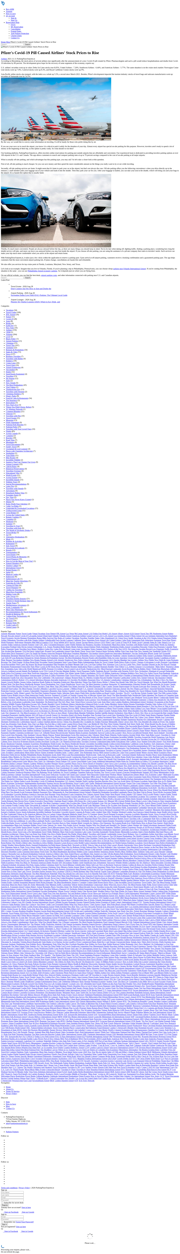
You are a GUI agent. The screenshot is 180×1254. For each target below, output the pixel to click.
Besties (108, 748)
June (118, 911)
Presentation (140, 704)
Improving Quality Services (40, 695)
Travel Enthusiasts (141, 854)
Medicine (56, 832)
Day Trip (174, 816)
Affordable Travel (88, 821)
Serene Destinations (85, 885)
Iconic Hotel (56, 755)
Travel (100, 697)
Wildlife (15, 858)
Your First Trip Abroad (74, 827)
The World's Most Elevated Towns (82, 887)
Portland (13, 647)
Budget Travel (123, 819)
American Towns (141, 878)
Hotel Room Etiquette (44, 882)
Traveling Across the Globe (107, 887)
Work (9, 684)
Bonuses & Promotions (15, 350)
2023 (34, 715)
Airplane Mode (76, 823)
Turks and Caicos (152, 852)
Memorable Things (116, 722)
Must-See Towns (145, 790)
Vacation (62, 774)
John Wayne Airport (25, 647)
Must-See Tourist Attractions (17, 581)
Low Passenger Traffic (9, 693)
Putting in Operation (53, 682)
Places (154, 755)
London (129, 812)
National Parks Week (119, 711)
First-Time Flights (117, 891)
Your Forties (167, 900)
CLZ (102, 909)
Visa (117, 909)
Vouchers (54, 656)
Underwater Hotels (167, 697)
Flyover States (96, 799)
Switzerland (17, 878)
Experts (44, 869)
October (49, 838)
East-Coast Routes (14, 748)
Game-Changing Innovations (28, 852)
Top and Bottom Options (77, 893)
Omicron (9, 414)
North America (123, 735)
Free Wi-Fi (118, 785)
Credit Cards (11, 625)
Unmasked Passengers (9, 715)
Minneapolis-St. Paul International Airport (68, 792)
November (43, 662)
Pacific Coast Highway (54, 821)
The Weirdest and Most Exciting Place (59, 700)
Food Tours (45, 774)
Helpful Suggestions (86, 889)
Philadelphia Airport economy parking (42, 271)
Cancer (106, 763)
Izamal (150, 841)
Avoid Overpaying (47, 766)
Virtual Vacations (38, 634)
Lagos (123, 915)
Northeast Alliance (68, 704)
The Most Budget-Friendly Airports (52, 746)
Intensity (99, 849)
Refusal (4, 684)
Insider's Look (108, 898)
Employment (104, 774)
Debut (23, 915)
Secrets (63, 640)
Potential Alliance (56, 750)
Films (3, 750)
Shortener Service (14, 739)
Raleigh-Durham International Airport (135, 779)
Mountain (144, 814)
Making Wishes (139, 880)
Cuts (89, 724)
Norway (49, 836)
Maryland (159, 832)
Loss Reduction (18, 658)
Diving (17, 797)
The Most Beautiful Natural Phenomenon (37, 697)
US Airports (105, 680)
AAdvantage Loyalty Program (155, 662)
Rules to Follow (142, 761)
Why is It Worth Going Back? (132, 810)
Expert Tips (34, 858)
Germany (83, 774)
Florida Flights (169, 715)
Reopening (5, 667)
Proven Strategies (167, 909)
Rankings (160, 728)
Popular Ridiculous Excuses (26, 704)
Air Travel (10, 618)
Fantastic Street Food (158, 726)
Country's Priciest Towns (19, 768)
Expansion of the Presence (165, 702)
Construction (77, 757)
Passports (146, 728)
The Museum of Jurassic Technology (30, 700)
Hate (154, 819)
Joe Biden (69, 664)
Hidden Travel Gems (39, 825)
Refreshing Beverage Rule (19, 838)
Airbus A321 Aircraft (165, 704)
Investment (107, 717)
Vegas (58, 794)
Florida (26, 686)
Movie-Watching (33, 915)
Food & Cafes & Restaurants (17, 398)
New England (32, 739)
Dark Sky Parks (29, 885)
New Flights (149, 660)
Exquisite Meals (132, 790)
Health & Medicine (13, 614)
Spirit (155, 693)
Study (101, 918)
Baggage (9, 621)
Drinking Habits (75, 816)
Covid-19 (9, 319)
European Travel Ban (162, 640)
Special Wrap (6, 706)
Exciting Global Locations (137, 849)
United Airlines (115, 640)
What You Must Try (22, 863)
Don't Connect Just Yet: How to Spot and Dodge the (31, 289)
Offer (155, 783)
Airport (99, 695)
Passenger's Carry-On (24, 653)
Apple (156, 653)
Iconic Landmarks (13, 607)
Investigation (48, 664)
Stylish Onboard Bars (88, 847)
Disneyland (47, 636)
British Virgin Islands (74, 779)
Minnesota (170, 874)
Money (156, 697)
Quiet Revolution (150, 856)
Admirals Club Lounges (103, 739)
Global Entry (40, 651)
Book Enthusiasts (123, 876)
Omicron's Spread (119, 689)
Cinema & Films (12, 585)
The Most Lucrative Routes (35, 770)
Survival (101, 733)
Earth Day (10, 326)
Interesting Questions (118, 849)
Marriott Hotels (25, 656)
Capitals (25, 849)
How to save (11, 14)
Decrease (83, 691)
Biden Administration (86, 662)
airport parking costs (49, 275)
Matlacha (73, 814)
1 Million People (76, 689)
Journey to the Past (151, 847)
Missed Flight (155, 805)
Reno (113, 867)
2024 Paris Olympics (28, 913)
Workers (113, 774)
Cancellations (173, 662)
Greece (10, 726)
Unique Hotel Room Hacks (97, 882)
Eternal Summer (111, 858)
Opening (153, 686)
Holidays (9, 361)
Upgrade (32, 799)
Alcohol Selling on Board (99, 693)
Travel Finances (12, 559)
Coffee (66, 816)
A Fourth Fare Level (30, 711)
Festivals (41, 854)
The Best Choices (136, 856)
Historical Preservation (72, 741)
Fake (69, 726)
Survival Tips (52, 638)
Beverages (107, 816)
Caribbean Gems (136, 744)
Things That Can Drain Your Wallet (33, 834)
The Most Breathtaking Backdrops (62, 852)
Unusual (106, 697)
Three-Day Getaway (28, 904)
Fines (67, 675)
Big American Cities (84, 735)
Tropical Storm (101, 651)
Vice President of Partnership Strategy (111, 700)
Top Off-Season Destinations (121, 836)
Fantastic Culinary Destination (166, 911)
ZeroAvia (16, 741)
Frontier (150, 693)
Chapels (57, 790)
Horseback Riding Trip (157, 750)
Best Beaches (17, 686)
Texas (56, 642)
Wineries (113, 735)
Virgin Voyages (120, 918)
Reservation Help (12, 22)
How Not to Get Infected (132, 733)
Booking (27, 836)
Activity (147, 803)
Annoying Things (67, 706)
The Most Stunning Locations (96, 684)
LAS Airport (112, 634)
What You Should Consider (33, 878)
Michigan (120, 889)
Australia (41, 768)
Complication (115, 680)
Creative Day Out (23, 889)
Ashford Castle (172, 841)
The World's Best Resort (75, 808)
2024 (47, 860)
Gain (3, 713)
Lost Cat (78, 656)
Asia (147, 880)
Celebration (46, 678)
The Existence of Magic (103, 708)
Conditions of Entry (167, 658)
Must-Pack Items (129, 900)
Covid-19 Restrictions (116, 706)
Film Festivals (95, 871)
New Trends (10, 383)
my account (10, 16)
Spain (16, 649)
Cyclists (43, 841)
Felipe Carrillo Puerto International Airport (38, 907)
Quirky (59, 693)
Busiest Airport (34, 779)
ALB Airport (135, 634)
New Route (162, 797)
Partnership (170, 671)
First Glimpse (52, 757)
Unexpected (102, 808)
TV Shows (110, 746)
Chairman (57, 801)
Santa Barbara (14, 904)
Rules (83, 785)
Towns (25, 750)
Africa (37, 838)
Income (99, 788)
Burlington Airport (160, 634)
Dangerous (132, 719)
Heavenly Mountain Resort (87, 819)
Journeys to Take (100, 854)
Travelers (144, 664)
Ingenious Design (107, 852)
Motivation (167, 774)
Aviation (96, 678)
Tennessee (112, 911)
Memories (157, 810)
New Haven (102, 819)
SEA (24, 902)
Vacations (9, 310)
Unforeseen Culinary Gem (11, 902)
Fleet (148, 684)
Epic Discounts (109, 907)
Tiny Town (145, 805)
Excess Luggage (63, 689)
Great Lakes (37, 893)
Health (164, 812)
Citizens (124, 656)
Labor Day (10, 486)
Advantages (21, 865)
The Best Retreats (138, 896)
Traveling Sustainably (100, 832)
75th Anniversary (57, 678)
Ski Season (10, 378)
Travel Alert (10, 365)
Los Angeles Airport (122, 636)
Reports (85, 658)
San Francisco (138, 812)
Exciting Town (14, 785)
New (140, 651)
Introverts (123, 746)
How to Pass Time (14, 871)
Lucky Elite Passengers (151, 770)
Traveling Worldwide (91, 737)
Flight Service (14, 755)
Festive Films (133, 869)
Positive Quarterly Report (66, 719)
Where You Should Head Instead (165, 790)
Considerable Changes (45, 759)
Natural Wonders (12, 563)
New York (10, 328)
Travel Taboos (172, 838)
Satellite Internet (25, 715)
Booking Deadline (26, 911)
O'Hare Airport (136, 636)
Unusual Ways (127, 750)
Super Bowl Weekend (150, 777)
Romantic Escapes (75, 902)
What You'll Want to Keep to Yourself (99, 878)
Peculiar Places (12, 803)
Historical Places (137, 847)
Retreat (81, 841)
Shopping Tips (93, 675)
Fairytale (37, 797)
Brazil (40, 810)
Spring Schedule (47, 752)
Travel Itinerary (164, 867)
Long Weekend (136, 697)
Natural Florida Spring (92, 902)
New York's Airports (82, 660)
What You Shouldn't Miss (53, 785)
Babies (170, 634)
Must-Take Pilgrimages (15, 610)
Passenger (10, 649)
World (9, 788)
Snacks (176, 812)
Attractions (149, 640)
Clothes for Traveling (14, 590)
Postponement (15, 667)
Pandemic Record (102, 671)
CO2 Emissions (148, 667)
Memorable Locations (129, 832)
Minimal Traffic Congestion (60, 885)
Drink (138, 735)
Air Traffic (162, 686)
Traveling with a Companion (140, 819)
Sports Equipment (55, 662)
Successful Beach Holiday (139, 726)
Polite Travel (152, 885)
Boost (153, 803)
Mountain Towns (133, 739)
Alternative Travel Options (56, 761)
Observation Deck (8, 653)
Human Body (66, 845)
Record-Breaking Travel (69, 783)
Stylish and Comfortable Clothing (87, 911)
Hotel (82, 748)
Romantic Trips (21, 735)
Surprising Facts (93, 640)
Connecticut (112, 819)
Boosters (73, 667)
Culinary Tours (30, 869)
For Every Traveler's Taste (39, 686)
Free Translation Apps (9, 669)
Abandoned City (111, 638)
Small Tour (74, 774)
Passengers (60, 675)
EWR (117, 898)
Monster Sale (78, 664)
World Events (11, 475)
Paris (33, 667)
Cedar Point (126, 640)
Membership (78, 900)
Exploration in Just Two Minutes (22, 816)
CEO (135, 794)
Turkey (3, 737)
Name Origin (105, 794)
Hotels (8, 372)
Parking (80, 647)
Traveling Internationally (31, 774)
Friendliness (5, 918)
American (174, 673)
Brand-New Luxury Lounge (93, 757)
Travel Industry (159, 733)
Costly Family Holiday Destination (102, 797)
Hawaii (167, 664)
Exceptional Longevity (113, 869)
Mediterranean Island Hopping (137, 706)
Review (15, 788)
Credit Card (50, 904)
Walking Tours (11, 482)
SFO (150, 746)
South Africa (6, 673)
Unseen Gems (149, 838)
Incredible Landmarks (118, 792)
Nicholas (110, 651)
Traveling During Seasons (16, 599)
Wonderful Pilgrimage (114, 766)
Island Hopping (150, 812)
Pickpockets (109, 918)
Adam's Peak (56, 876)
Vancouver (111, 863)
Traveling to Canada (61, 858)
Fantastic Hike (111, 770)
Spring (8, 799)
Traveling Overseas (13, 471)
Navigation (56, 812)
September (39, 737)
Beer (89, 774)
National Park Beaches (15, 425)
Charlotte (78, 781)
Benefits (95, 874)
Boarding (12, 852)
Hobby (141, 803)
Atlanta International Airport (103, 896)
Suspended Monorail (27, 882)
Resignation (24, 675)
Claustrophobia (62, 805)
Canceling (52, 689)
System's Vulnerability (31, 691)
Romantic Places (49, 887)
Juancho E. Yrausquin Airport (12, 887)
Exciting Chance (42, 913)
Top (151, 783)
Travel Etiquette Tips (145, 682)
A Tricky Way (138, 713)
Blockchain (165, 669)
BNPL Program (48, 669)
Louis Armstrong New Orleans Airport (84, 794)
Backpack (65, 794)
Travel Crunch (69, 669)
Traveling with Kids (13, 528)
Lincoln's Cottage (156, 880)
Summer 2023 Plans (150, 772)
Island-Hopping (108, 821)
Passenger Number (8, 733)
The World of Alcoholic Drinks (18, 530)
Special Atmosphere (86, 746)
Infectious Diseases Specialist (47, 680)
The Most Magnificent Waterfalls (44, 874)
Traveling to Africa (39, 843)
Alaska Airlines (40, 865)
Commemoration (16, 869)
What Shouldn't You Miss (137, 711)
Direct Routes (43, 898)
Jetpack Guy (167, 642)
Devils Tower (143, 898)
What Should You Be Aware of (157, 724)
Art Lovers (12, 808)
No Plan (4, 814)
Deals (123, 911)
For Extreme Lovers (19, 673)
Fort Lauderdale (45, 748)
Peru (65, 825)
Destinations (167, 755)
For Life (44, 713)
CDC (41, 645)
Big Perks (30, 865)
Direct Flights (75, 777)
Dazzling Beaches (101, 781)
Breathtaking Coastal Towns (104, 856)
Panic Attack (75, 693)
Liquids (170, 713)
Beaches (9, 438)
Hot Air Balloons (73, 847)
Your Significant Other (54, 816)
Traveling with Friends (14, 488)
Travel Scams (11, 418)
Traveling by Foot (13, 526)
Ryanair (48, 651)
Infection (66, 693)
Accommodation (7, 825)
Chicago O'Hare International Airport (49, 728)
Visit (86, 748)
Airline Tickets (41, 847)
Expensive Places (165, 752)
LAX (8, 337)
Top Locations (62, 788)
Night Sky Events (17, 918)
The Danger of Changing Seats (166, 695)
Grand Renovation (127, 909)
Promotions (31, 638)
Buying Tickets (140, 693)
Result (105, 788)
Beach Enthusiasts (134, 816)
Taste (73, 702)
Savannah (80, 913)
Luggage (69, 640)
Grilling (166, 869)
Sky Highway (144, 863)
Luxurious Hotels (68, 836)
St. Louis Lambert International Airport (117, 730)
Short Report (115, 794)
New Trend (136, 664)
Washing (114, 812)
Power (153, 728)
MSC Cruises (6, 911)
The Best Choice (29, 757)
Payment (98, 715)
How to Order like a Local (92, 816)
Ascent (25, 726)
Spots (160, 755)
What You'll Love (22, 860)
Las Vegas (70, 634)
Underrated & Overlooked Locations (20, 508)
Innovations (10, 403)
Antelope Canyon (168, 805)
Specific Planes (154, 904)
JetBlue (117, 651)
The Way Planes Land (135, 689)
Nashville (104, 911)
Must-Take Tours (165, 847)
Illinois (45, 735)
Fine (136, 651)
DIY (60, 863)
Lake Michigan (94, 805)
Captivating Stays (127, 830)
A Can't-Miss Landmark (35, 821)
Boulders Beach (7, 819)
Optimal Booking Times (56, 847)
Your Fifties (54, 913)
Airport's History (70, 728)
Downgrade (40, 799)
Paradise (123, 816)
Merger (153, 708)
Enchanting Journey (21, 819)
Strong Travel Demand (106, 814)
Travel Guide (11, 312)
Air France (129, 891)
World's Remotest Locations (112, 777)
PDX (76, 920)
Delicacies (55, 774)
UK (25, 830)
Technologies (106, 645)
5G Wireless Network (14, 409)
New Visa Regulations (59, 880)
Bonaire (162, 852)
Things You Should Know (168, 691)
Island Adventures (150, 825)
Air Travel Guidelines (69, 772)
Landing (106, 849)
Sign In (13, 18)
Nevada (119, 867)
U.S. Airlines (130, 667)
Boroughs (12, 854)
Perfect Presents (100, 860)
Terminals (53, 779)
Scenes (125, 869)
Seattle (130, 638)
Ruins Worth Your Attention (16, 504)
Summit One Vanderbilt (151, 651)
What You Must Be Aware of (97, 785)
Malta (125, 874)
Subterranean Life (13, 579)
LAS (91, 634)
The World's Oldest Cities (22, 843)
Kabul (145, 645)
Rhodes (147, 887)
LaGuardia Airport (35, 636)
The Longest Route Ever (121, 823)
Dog (82, 752)
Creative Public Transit (168, 794)
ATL (116, 896)
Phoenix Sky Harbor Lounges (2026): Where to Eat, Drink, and (35, 302)
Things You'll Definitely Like (92, 803)
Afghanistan (37, 647)
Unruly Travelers (116, 693)
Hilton (73, 909)
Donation (99, 763)
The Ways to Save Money (57, 713)
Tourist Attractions (44, 856)
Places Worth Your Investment (27, 900)
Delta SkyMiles (65, 909)
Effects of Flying (154, 878)
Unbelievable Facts (52, 640)
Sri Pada (47, 876)
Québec (42, 858)
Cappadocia (11, 737)
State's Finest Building (147, 832)
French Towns (169, 766)
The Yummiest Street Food (160, 779)
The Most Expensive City (30, 713)
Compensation (85, 790)
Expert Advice (92, 836)
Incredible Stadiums (43, 812)
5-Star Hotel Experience (133, 913)
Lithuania (115, 871)
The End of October (167, 759)
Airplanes (9, 348)
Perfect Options (158, 865)
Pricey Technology (142, 830)
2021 (46, 645)
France (160, 766)
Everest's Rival (165, 814)
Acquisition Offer (21, 717)
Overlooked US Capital (69, 768)
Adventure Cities (123, 847)
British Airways (19, 695)
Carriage (166, 719)
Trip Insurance (11, 400)
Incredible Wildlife (13, 460)
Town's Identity (160, 841)
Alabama (144, 816)
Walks (49, 832)
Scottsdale (134, 876)
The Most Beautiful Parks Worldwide (126, 695)
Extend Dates (16, 31)
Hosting (149, 755)
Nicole (50, 772)
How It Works (89, 900)
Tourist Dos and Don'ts (107, 838)
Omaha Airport (157, 638)
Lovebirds (136, 814)
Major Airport (138, 891)
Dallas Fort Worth (100, 634)
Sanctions (123, 658)
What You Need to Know (79, 904)
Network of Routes (25, 788)
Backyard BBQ (156, 869)
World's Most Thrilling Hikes (126, 852)
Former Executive (36, 801)
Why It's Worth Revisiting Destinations (97, 830)
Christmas (10, 343)
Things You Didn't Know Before (18, 407)
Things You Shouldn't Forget (32, 785)
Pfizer (37, 667)
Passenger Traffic (88, 671)
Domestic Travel (7, 913)
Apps (8, 321)
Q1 (88, 814)
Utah (37, 645)
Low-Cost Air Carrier (123, 664)
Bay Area (170, 797)
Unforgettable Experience (150, 874)
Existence (159, 748)
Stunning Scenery (69, 819)
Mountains (10, 442)
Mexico (31, 761)
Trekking (141, 852)
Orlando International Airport (106, 900)
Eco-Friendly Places (116, 893)
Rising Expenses (82, 733)
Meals (156, 752)
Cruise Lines (11, 363)
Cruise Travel (110, 909)
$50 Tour (100, 869)
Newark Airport (14, 636)
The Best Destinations (14, 385)
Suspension (85, 777)
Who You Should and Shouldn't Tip (106, 825)
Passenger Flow (46, 792)
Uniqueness (154, 860)
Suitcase (105, 893)
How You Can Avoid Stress (119, 781)
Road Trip (134, 717)
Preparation (119, 821)
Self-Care (95, 865)
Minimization (164, 772)
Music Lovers (141, 801)
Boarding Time (88, 715)
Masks (67, 667)
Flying (77, 821)
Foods (23, 739)
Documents (28, 678)
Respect (9, 858)
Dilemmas (9, 847)
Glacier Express (41, 830)
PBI (128, 904)
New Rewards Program (93, 907)
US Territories (71, 889)
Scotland (98, 821)
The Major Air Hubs (45, 790)
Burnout (125, 805)
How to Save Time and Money (51, 849)
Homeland (5, 768)
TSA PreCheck (28, 651)
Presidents (36, 891)
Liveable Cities (110, 876)
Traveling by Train (168, 735)
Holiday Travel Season (21, 777)
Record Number (106, 678)
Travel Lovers (110, 772)
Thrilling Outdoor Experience (124, 827)
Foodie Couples (18, 805)
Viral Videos (11, 387)
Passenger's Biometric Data (50, 691)
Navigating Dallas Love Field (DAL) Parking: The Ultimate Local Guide (39, 295)
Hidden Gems (11, 594)
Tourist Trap (131, 783)
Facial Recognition (8, 664)
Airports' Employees (65, 660)
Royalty (47, 878)
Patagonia (107, 823)
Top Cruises (128, 777)
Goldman (164, 675)
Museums (9, 420)
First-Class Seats (127, 651)
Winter (21, 693)
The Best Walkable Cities (107, 847)
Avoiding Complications (15, 752)
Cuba (51, 673)
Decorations (67, 863)
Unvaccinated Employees (166, 708)
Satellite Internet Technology (112, 713)
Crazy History (149, 717)
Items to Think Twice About (24, 847)
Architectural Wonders (158, 830)
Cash (27, 920)
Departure (11, 772)
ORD (122, 898)
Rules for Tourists (128, 761)
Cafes (175, 675)
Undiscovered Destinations (119, 744)
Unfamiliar (143, 808)
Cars (3, 658)
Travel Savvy (34, 849)
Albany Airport (123, 634)
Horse (168, 750)
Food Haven (34, 841)
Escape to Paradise (8, 830)
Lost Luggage (6, 805)
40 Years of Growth (43, 715)
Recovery (84, 766)
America (19, 750)
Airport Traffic (89, 730)
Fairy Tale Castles (171, 748)
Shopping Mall (30, 642)
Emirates (66, 750)
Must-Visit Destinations (26, 737)
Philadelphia (32, 755)
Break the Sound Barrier (162, 768)
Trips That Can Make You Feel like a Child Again (47, 724)
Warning (71, 733)
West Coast (66, 755)
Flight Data (156, 669)
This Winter (69, 673)
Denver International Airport (17, 898)
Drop (53, 737)
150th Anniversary (49, 719)
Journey (67, 777)
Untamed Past (128, 878)
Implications (82, 667)
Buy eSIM (10, 9)
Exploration (114, 737)
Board (64, 801)
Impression (164, 761)
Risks (80, 678)
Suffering (56, 772)
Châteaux (47, 810)
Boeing (152, 675)
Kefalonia (115, 816)
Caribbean (171, 827)
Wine (143, 735)
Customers (15, 920)
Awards (174, 779)
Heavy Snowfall (150, 689)
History (147, 730)
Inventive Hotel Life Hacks (71, 715)
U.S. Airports (88, 689)
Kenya (32, 838)
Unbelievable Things (83, 865)
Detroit (53, 634)
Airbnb (17, 836)
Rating (16, 913)
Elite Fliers (76, 785)
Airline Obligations (8, 640)
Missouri (111, 801)
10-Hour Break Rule (31, 662)
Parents (103, 768)
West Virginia (113, 724)
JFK (151, 634)
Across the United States (15, 515)
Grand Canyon (92, 636)
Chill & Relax (11, 466)
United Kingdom (66, 878)
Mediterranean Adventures (16, 605)
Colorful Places (137, 728)
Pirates (156, 794)
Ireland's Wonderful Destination (97, 792)
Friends (114, 748)
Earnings (93, 814)
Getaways (5, 904)
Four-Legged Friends (133, 752)
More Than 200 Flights (59, 686)
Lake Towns (11, 596)
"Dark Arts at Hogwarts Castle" (109, 755)
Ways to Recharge (106, 865)
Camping (9, 436)
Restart (24, 748)
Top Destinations (132, 748)
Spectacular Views (131, 845)
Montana (151, 911)
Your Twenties (159, 889)
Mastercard (36, 669)
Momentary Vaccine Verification (134, 653)
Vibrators (95, 735)
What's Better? (82, 834)
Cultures (67, 860)
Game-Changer (46, 915)
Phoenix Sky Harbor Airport (162, 730)
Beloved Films (100, 746)
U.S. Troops (47, 647)
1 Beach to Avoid (87, 739)
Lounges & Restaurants (99, 660)
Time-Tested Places (71, 854)
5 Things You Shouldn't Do (128, 691)
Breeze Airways (27, 797)
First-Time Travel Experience (63, 838)
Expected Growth (64, 757)
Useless (134, 678)
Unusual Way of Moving (86, 695)
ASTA (124, 649)
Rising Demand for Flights (158, 711)
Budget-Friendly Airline (46, 920)
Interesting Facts (162, 636)
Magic (82, 867)
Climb (30, 726)
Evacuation (5, 647)
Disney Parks (11, 396)
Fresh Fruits (44, 852)
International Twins (68, 735)
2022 (22, 678)
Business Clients (172, 667)
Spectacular (151, 808)
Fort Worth (167, 741)
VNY (100, 898)
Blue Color (110, 702)
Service (96, 752)
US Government (170, 728)
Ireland (120, 770)
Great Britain (11, 513)
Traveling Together (87, 638)
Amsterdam (172, 918)
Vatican (77, 810)
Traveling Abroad (123, 697)
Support (60, 777)
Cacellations (158, 656)
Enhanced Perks (91, 704)
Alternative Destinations (15, 537)
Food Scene (91, 869)
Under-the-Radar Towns (10, 823)
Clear (84, 891)
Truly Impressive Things (160, 744)
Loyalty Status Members (107, 704)
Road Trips (10, 440)
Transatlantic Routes (66, 656)
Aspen (42, 779)
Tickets (164, 651)
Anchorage (25, 841)
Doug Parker (48, 801)
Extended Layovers (71, 849)
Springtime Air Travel (20, 799)
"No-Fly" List (128, 693)
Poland (57, 735)
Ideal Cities (9, 836)
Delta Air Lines (113, 658)
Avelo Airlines (58, 673)
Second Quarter (110, 728)
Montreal (49, 858)
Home (3, 42)
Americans (63, 680)
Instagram (116, 830)
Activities (52, 805)
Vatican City (52, 825)
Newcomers (85, 770)
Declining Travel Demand (39, 750)
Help (87, 693)
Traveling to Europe (113, 750)
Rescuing (143, 647)
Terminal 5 (150, 702)
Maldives (88, 856)
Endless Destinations (126, 858)
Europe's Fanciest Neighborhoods (129, 772)
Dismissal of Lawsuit (157, 671)
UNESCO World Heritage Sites (18, 601)
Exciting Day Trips (116, 752)
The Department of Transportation (43, 777)
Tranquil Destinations (39, 845)
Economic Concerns (124, 814)
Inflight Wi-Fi (64, 642)
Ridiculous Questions (71, 653)
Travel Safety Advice (109, 726)
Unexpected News (8, 860)
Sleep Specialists (157, 863)
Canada (109, 686)
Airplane (4, 697)
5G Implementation (125, 684)
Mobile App (159, 717)
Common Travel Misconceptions (52, 827)
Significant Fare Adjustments (95, 863)
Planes (175, 713)
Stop (157, 759)
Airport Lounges (12, 464)
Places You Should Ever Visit (129, 768)
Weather (10, 845)
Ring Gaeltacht (168, 821)
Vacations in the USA (142, 638)
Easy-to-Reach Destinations (27, 854)
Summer (9, 524)
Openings (78, 832)
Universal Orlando (129, 755)
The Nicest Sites (87, 810)
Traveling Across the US (149, 739)
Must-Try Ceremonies (72, 830)
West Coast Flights (14, 827)
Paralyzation (13, 689)
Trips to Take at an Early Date (99, 845)
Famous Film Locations (41, 880)
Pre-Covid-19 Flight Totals (139, 715)
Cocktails (24, 823)
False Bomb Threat (77, 651)
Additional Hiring (77, 750)
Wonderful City (135, 805)
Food (170, 675)
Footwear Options (121, 865)
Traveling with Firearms (15, 392)
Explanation (8, 794)
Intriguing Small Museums (21, 874)
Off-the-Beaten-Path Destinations (120, 854)
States (97, 638)
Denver (38, 752)
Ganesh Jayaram (32, 746)
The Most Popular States (136, 885)
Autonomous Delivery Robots (12, 680)
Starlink (98, 713)
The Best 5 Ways (159, 680)
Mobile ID (95, 724)
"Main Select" (160, 667)
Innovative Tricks (40, 823)
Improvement (124, 686)
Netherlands (5, 920)
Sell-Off (8, 658)
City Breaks (80, 838)
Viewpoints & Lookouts (15, 548)
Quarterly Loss (74, 691)
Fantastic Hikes (7, 757)
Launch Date (151, 918)
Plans (27, 695)
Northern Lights (14, 697)
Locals (27, 781)
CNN (8, 790)
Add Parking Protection (20, 33)
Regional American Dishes (41, 863)
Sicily (3, 858)
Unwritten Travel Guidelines (17, 810)
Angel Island (131, 838)
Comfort (88, 867)
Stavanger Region (38, 836)
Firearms (116, 678)
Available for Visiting (92, 722)
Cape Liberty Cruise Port (90, 909)
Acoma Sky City (56, 741)
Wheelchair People (155, 821)
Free (32, 803)
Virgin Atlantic (126, 794)
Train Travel (32, 856)
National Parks (11, 427)
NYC (169, 651)
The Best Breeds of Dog (87, 697)
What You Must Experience (80, 858)
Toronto (116, 686)
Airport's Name (138, 730)
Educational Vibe (12, 473)
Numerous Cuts (162, 737)
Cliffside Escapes (61, 902)
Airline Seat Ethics (156, 834)
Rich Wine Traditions (42, 788)
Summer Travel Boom (36, 717)
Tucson (82, 876)
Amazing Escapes (53, 841)
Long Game (91, 761)
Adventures (10, 491)
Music (8, 539)
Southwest (20, 772)
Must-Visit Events (67, 832)
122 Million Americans (110, 673)
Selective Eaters (100, 889)
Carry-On (154, 887)
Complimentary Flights (65, 920)
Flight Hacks (136, 823)
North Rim (88, 918)
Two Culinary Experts (101, 711)
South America (120, 790)
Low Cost (88, 664)
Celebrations (117, 860)
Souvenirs (45, 706)
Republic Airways (89, 656)
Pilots (33, 772)
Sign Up (14, 20)
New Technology (141, 671)
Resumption (59, 781)
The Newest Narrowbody (29, 708)
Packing (163, 854)
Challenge (38, 726)
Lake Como (87, 832)
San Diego (41, 904)
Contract (40, 722)
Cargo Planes (72, 662)
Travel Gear (80, 684)
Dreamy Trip (40, 816)
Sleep (49, 830)
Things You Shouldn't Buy (73, 722)
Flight (82, 693)
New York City (40, 761)
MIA (19, 915)
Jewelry (160, 719)
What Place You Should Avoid (12, 792)
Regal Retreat (6, 843)
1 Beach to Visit (74, 739)
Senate (77, 673)
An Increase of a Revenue (48, 711)
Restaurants (5, 678)
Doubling (94, 838)
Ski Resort (39, 664)
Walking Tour (54, 706)
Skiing (59, 819)
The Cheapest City (12, 713)
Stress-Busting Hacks (22, 845)
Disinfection (70, 684)
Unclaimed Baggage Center (59, 645)
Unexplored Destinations (161, 845)
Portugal (143, 748)
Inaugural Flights (164, 825)
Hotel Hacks (168, 823)
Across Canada (12, 433)
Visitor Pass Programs (156, 647)
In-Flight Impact (54, 845)
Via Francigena (69, 821)
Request (75, 678)
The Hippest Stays (8, 856)
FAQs (13, 25)
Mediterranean (99, 750)
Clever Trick (128, 722)
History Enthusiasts (76, 788)
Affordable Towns (156, 816)
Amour (39, 887)
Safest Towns (153, 673)
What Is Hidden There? (142, 669)
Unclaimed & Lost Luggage (17, 449)
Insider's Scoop (125, 896)
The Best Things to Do (32, 706)
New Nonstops (108, 664)
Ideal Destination (155, 900)
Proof (115, 708)
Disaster (76, 790)
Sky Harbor (75, 766)
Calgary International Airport (126, 902)
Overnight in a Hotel (160, 913)
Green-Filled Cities (152, 896)
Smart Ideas (152, 781)
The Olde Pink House (67, 913)
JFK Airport (10, 315)
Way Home (151, 748)
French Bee (25, 667)
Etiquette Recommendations (119, 788)
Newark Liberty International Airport (43, 918)
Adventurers (70, 869)
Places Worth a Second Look (113, 799)
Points (21, 920)
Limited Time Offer (103, 812)
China (87, 838)
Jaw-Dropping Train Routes (16, 724)
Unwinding (90, 744)
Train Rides (10, 455)
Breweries (95, 774)
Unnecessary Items (101, 885)
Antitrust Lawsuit (14, 671)
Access (111, 785)
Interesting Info (66, 790)
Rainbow (147, 744)
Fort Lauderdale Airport (61, 651)
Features (31, 645)
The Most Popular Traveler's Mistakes (33, 689)
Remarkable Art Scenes (160, 684)
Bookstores (47, 755)
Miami (119, 774)
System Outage (90, 788)
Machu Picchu (35, 819)
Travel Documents (13, 444)
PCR (129, 642)
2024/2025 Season (51, 909)
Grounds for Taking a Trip (93, 823)
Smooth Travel (26, 893)
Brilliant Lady (161, 918)
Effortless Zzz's (58, 830)
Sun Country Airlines (135, 660)
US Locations (153, 761)
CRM (8, 332)
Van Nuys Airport (91, 898)
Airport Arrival (163, 885)
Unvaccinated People (136, 658)
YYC (140, 902)
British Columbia (129, 863)
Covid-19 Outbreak (46, 781)
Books (8, 323)
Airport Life (104, 640)
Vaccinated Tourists (152, 658)
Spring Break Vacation (30, 827)
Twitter (28, 790)
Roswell (90, 719)
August (164, 827)
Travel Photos (17, 706)
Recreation (51, 770)
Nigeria (129, 915)
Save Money (32, 649)
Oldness (17, 841)
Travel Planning (12, 588)
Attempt (18, 774)
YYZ (174, 902)
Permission (17, 711)
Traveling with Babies (14, 359)
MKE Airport (96, 777)
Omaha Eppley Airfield (10, 882)
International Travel (13, 568)
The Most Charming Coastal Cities (56, 803)
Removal (13, 790)
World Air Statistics (166, 645)
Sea (137, 863)
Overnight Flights (62, 904)
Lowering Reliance (21, 794)
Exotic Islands (144, 869)
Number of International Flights (136, 675)
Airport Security (66, 900)
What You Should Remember (165, 682)
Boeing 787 (58, 697)
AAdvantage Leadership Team (23, 702)
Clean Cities (147, 757)
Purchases (147, 845)
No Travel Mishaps (66, 865)
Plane (175, 647)
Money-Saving (147, 752)
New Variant (142, 678)
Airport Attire (165, 896)
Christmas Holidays (13, 394)
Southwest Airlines (135, 656)
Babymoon (19, 642)
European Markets (32, 792)
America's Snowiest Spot (38, 794)
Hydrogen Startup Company (12, 763)
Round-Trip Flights (69, 834)
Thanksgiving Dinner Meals (133, 774)
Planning (159, 715)
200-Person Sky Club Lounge (85, 801)
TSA (46, 671)
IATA (103, 642)
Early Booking (134, 874)
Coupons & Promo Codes (85, 812)
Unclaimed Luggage (49, 730)
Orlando (55, 636)
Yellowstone (24, 719)
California (77, 640)
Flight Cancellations (88, 673)
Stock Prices (55, 667)
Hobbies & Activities (14, 541)
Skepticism (10, 744)
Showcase (97, 893)
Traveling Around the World (145, 737)
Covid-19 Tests (121, 642)
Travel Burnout (149, 843)
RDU (22, 770)
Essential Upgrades (98, 915)
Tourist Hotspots (7, 801)
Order (30, 823)
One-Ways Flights (54, 834)
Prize (106, 724)
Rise (62, 667)
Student (144, 741)
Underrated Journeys (97, 748)
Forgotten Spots (12, 495)
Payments (33, 920)
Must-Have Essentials (14, 592)
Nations (54, 788)
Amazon (138, 667)
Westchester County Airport (150, 893)
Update (111, 662)
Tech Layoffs (148, 794)
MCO (120, 900)
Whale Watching (77, 918)
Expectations (174, 711)
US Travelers (72, 680)
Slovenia (160, 876)
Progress (175, 741)
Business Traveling (13, 356)
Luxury (158, 735)
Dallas (10, 645)
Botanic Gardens (12, 517)
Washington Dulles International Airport (16, 891)
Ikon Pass (39, 909)
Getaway (30, 830)
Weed (102, 735)
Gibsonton (119, 878)
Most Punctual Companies (111, 669)
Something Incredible (23, 867)
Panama (43, 660)
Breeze (91, 642)
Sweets (113, 697)
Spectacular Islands (98, 770)
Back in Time (65, 823)
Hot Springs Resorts (169, 810)
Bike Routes (10, 458)
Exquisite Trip (79, 878)
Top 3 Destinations (144, 680)
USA (51, 642)
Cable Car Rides (12, 506)
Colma (140, 717)
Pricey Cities (114, 882)
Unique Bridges (94, 852)
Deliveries (114, 675)
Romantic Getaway (125, 887)
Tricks (57, 766)
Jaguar (125, 770)
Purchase (104, 722)
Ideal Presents (81, 869)
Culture (88, 915)
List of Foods (80, 669)
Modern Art (17, 757)
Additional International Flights (109, 761)
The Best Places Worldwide (23, 684)
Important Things (104, 867)
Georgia (88, 913)
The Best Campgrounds (103, 719)
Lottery (160, 774)
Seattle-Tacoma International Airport (40, 902)
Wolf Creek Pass (97, 858)
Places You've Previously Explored (107, 810)
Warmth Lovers (152, 766)
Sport (64, 662)
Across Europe (11, 477)
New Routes (35, 660)
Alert (22, 836)
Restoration (41, 783)
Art (7, 535)
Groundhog (135, 647)
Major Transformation (166, 856)
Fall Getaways (103, 836)
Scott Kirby (152, 788)
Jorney (60, 825)
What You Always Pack (118, 885)
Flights (8, 431)
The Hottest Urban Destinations (154, 871)
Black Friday (11, 339)
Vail (47, 779)
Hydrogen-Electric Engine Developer (35, 741)
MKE (77, 708)
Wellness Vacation (44, 763)
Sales (8, 381)
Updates (70, 801)
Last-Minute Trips (86, 854)
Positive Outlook (12, 719)
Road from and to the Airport (81, 896)
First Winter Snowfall (76, 686)
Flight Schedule (61, 907)
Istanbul (129, 880)
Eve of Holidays (48, 726)
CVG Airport (30, 680)
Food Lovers (152, 876)
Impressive (121, 748)
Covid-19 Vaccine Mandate (58, 671)
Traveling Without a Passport (55, 889)
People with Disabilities (98, 658)
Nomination (79, 700)
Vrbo (177, 909)
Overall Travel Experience (166, 803)
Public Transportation (130, 808)
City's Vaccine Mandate (118, 660)
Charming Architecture (25, 733)
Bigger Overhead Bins (139, 904)
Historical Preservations (15, 469)
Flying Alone (21, 728)
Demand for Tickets (32, 658)
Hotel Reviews (61, 726)
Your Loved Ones (109, 715)
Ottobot (169, 678)
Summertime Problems (97, 766)
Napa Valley (104, 779)
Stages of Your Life (146, 889)
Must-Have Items (118, 645)
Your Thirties (45, 896)
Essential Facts (95, 880)
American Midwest (35, 814)
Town (36, 733)
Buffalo (24, 755)
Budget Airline (161, 907)
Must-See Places (16, 885)
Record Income (62, 733)
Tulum (44, 893)
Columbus (143, 876)
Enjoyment (147, 913)
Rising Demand (61, 737)
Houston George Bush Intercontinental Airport (52, 911)
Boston (44, 653)
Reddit (81, 843)
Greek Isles (57, 836)
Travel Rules (11, 555)
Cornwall (19, 830)
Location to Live (84, 799)
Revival (164, 770)
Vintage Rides (142, 841)
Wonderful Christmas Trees (17, 779)
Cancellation (15, 29)
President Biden (59, 647)
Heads (42, 682)
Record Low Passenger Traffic (158, 649)
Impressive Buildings (23, 880)
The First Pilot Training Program (43, 693)
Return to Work (7, 711)
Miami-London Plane (96, 691)
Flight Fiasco (81, 836)
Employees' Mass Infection (71, 682)
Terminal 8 (56, 695)
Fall (160, 653)
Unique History (30, 887)
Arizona (4, 808)
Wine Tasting (115, 779)
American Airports (20, 645)
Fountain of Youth (108, 902)
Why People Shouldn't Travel (48, 704)
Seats (104, 702)
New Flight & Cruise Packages (166, 660)
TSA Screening (150, 774)
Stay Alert (11, 900)
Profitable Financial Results (93, 728)
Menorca (64, 867)
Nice (75, 799)
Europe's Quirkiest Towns (11, 812)
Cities (102, 638)
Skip (16, 801)
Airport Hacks (74, 759)
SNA (35, 898)
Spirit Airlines (135, 708)
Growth (98, 730)
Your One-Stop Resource (57, 893)
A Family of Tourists (68, 695)
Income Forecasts (139, 686)
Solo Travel (10, 546)
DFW (3, 799)
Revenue (4, 662)
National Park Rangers (56, 869)
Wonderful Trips (122, 715)
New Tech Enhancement (10, 893)
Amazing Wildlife (8, 704)
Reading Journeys (122, 856)
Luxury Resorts (118, 845)
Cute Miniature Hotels (64, 770)
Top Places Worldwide (70, 744)
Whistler (118, 863)
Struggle (139, 799)
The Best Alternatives (91, 779)
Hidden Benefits (45, 900)
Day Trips (10, 497)
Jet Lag (145, 636)
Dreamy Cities (153, 854)
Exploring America (14, 849)
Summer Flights (151, 891)
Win (101, 724)
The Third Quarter (15, 662)
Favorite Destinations (49, 891)
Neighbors (30, 728)
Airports (9, 11)
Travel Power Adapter (78, 675)
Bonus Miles (42, 638)
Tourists (173, 664)
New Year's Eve (12, 405)
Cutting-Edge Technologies (16, 616)
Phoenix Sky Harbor (112, 757)
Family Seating (24, 803)
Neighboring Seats (19, 730)
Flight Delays (119, 662)
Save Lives (113, 763)
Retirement (10, 544)
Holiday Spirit (77, 863)
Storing (65, 691)
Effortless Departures (57, 898)
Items (141, 845)
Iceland (127, 821)
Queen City (56, 715)
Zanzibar (81, 856)
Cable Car (164, 757)
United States (154, 645)
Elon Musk (128, 713)
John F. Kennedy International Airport (140, 759)
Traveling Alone (62, 887)
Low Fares (146, 708)
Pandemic (116, 656)
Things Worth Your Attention (25, 759)
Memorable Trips (42, 885)
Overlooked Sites (7, 797)
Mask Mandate (132, 700)
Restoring (161, 689)
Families (89, 768)
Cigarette (168, 647)
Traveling (9, 376)
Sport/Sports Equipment (15, 374)
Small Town (82, 814)
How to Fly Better (165, 781)
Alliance (68, 678)
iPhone (150, 653)
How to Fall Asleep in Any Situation (161, 858)
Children (82, 768)
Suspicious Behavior (104, 656)
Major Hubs (29, 752)
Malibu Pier (24, 876)
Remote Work (11, 623)
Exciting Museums (82, 706)
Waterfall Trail (124, 724)
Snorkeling (10, 453)
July (141, 825)
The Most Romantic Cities (95, 686)
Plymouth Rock (64, 918)
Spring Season (73, 867)
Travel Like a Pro (24, 832)
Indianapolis (121, 838)
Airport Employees (13, 367)
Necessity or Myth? (79, 845)
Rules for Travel (101, 662)
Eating (22, 781)
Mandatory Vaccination (89, 653)
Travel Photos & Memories (16, 557)
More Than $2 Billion (120, 717)
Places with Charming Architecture (19, 451)
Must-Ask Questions (22, 825)
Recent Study (92, 891)
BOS (19, 907)
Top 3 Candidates (142, 834)
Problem (96, 768)
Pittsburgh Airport (170, 656)
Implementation (31, 783)
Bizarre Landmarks (130, 785)
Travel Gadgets (165, 860)
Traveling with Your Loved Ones (18, 429)
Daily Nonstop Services (65, 708)
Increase (122, 783)
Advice (170, 812)
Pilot (55, 664)
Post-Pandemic (164, 673)
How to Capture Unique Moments (56, 814)
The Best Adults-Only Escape (89, 726)
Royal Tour (55, 878)
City (40, 733)
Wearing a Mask (111, 691)
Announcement (35, 675)
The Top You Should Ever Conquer (36, 808)
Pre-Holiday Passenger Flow (89, 680)
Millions (94, 790)
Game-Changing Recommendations (98, 843)
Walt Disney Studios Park (144, 909)
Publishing (90, 713)
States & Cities (11, 352)
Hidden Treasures (54, 843)
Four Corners (131, 841)
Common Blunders (13, 411)
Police (3, 649)
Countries (9, 519)
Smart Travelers (53, 823)
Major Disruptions (114, 808)
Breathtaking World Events (50, 744)
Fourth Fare (14, 678)
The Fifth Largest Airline (167, 693)
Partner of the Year (115, 649)
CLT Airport (69, 781)
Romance (64, 759)
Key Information (150, 719)
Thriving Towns (7, 841)
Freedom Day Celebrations (19, 722)
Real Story (170, 889)
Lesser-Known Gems (69, 843)
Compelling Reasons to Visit (131, 871)
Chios (82, 915)
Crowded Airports (68, 812)
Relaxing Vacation (138, 649)
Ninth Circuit (137, 642)
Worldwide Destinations (110, 880)
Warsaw (51, 735)
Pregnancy (10, 642)
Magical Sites (15, 770)
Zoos (48, 634)
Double (143, 684)
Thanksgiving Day (13, 389)
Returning (169, 689)
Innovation (118, 653)
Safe (68, 774)
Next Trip (37, 678)
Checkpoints (99, 689)
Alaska (141, 785)
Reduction (5, 755)
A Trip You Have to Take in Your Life (163, 706)
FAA (33, 656)
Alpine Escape (12, 909)
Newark (4, 636)
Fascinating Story (122, 907)
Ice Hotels (67, 785)
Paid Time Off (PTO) (107, 874)
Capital (171, 761)
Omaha (35, 640)
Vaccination (10, 370)
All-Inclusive (74, 748)
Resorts (9, 550)
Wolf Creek (20, 664)
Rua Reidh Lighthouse (69, 841)
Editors (16, 781)
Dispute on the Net (156, 664)
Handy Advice (21, 856)
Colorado (146, 642)
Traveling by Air (79, 711)
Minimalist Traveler (58, 808)
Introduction (80, 704)
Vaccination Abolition (21, 660)
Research (85, 797)
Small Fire (37, 653)
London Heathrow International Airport (130, 702)
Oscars (90, 893)
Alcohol (132, 735)
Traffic (91, 783)
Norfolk (142, 766)
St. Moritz (22, 909)
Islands (24, 671)
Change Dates (16, 36)
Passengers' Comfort (95, 717)
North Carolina (88, 781)
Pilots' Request (6, 660)
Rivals (3, 744)
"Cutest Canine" (73, 752)
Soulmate (31, 735)
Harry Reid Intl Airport (16, 896)
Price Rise (71, 907)
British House (130, 801)
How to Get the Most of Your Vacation (56, 797)
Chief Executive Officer (10, 675)
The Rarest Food (51, 702)
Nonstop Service (52, 783)
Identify (74, 726)
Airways (97, 642)
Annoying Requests (54, 653)
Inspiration (40, 702)
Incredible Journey (140, 750)
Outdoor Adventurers (152, 785)
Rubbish (156, 757)
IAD (78, 909)
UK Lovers (71, 761)
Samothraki (5, 876)
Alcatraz (140, 838)
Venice (93, 649)
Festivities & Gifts (13, 583)
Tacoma (85, 642)
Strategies (109, 827)
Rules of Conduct (64, 638)
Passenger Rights (169, 638)
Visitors (96, 918)
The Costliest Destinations (79, 880)
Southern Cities (161, 838)
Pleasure (54, 763)
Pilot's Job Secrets (66, 711)
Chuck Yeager (146, 768)
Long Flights (100, 827)
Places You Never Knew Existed (18, 499)
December (35, 781)
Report (53, 733)
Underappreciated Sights (106, 741)
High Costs (110, 642)
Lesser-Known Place (65, 799)
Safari (8, 572)
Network (21, 790)
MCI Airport (120, 801)
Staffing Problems (34, 730)
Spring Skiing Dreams (126, 704)
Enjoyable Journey (155, 741)
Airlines (4, 59)
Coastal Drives (72, 724)
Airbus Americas (32, 682)
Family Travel (11, 447)
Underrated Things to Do (17, 814)
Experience (35, 744)
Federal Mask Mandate (77, 713)
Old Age (107, 803)
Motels (73, 647)
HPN (164, 893)
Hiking (8, 502)
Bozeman (143, 911)
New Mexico (82, 719)
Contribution (11, 750)
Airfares (47, 737)
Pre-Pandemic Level (35, 671)
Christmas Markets (37, 860)
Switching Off (91, 808)
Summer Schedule (150, 799)
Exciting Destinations (149, 867)
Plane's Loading (94, 667)
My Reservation (17, 27)
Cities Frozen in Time (155, 801)
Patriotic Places (112, 768)
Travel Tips (10, 345)
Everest (19, 808)
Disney (157, 909)
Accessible (38, 803)
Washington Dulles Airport (120, 647)
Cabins (57, 759)
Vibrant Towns (63, 891)
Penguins (166, 816)
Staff (171, 915)
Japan (159, 812)
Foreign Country (15, 691)
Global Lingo (11, 627)
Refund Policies (139, 915)
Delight (34, 790)
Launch (27, 693)
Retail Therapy (85, 849)
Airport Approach (163, 808)
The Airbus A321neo (47, 708)
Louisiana (75, 915)
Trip (129, 649)
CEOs (98, 673)
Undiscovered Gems (14, 511)
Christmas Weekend (129, 680)
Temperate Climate (75, 737)
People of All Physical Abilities (149, 827)
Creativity (148, 810)
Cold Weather (172, 854)
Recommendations (78, 755)
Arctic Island (41, 757)
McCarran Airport (81, 634)
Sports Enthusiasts (29, 812)
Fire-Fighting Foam (42, 656)
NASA (131, 671)
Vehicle (74, 885)
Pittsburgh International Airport (107, 783)
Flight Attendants (12, 422)
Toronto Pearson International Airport (157, 902)
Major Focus (112, 889)
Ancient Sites (76, 797)
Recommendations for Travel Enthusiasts (21, 612)
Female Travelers (131, 803)
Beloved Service (135, 770)
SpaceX (33, 722)
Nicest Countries (64, 763)
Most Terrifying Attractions (37, 673)
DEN (31, 898)
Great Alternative (142, 783)
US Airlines (58, 669)
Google (49, 717)
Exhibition (5, 770)
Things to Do (105, 805)
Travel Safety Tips (149, 882)
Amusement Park (137, 640)
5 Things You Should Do (156, 700)
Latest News (65, 766)
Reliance (131, 834)
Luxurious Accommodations (129, 763)
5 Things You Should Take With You (122, 682)
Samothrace (14, 876)
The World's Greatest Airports (144, 836)
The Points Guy (7, 781)
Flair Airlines (97, 664)
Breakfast (14, 656)
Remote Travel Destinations (44, 684)
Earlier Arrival (72, 825)
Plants (107, 735)
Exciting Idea (75, 803)
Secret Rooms (127, 669)
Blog (8, 42)
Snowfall (4, 689)
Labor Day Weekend (62, 649)
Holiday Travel (75, 671)
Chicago (38, 735)
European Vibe (141, 821)
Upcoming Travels (114, 915)
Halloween (10, 577)
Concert (121, 913)
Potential (119, 874)
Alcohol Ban (9, 651)
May (27, 918)
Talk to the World (25, 669)
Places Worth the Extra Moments (64, 856)
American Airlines (79, 636)
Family (109, 860)
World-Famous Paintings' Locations (129, 843)
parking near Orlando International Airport (129, 269)
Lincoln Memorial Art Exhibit (63, 717)
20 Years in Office (49, 675)
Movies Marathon (129, 860)
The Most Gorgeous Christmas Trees (46, 867)
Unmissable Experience (60, 896)
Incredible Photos (123, 728)
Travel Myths (11, 533)
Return (153, 715)
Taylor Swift (112, 913)
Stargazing (113, 684)
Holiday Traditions (56, 860)
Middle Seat (62, 730)
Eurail (132, 821)
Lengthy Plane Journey (75, 898)
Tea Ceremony (151, 797)
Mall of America (42, 642)
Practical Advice (140, 858)
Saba (175, 885)
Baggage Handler (107, 667)
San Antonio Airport (75, 730)
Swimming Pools (36, 889)
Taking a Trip (123, 726)
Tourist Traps (11, 603)
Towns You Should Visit (107, 759)
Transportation (11, 552)
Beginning (61, 779)
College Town (135, 741)
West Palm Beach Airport (116, 904)
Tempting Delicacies (86, 772)
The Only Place (64, 702)
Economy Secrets (13, 638)
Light (93, 849)
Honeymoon (138, 887)
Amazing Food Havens (95, 876)
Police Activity (130, 662)
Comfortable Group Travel (117, 834)
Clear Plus (56, 900)
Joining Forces (6, 695)
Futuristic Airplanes (22, 744)
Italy (142, 724)
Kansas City (102, 801)
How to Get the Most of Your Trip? (19, 561)
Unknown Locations (106, 790)
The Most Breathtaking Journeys (66, 882)
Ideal (117, 746)
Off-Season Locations (139, 781)
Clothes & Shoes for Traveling (140, 865)
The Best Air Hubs (165, 788)
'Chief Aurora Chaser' (98, 904)
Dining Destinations (99, 913)
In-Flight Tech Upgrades (61, 915)
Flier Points (162, 783)
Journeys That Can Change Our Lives (20, 462)
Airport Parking (12, 341)
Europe (61, 658)
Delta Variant (148, 656)
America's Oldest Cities (55, 854)
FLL (162, 904)
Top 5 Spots (60, 684)
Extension (142, 700)
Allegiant (136, 684)
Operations (121, 759)
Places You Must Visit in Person (140, 792)
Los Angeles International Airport (142, 907)
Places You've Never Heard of (83, 763)
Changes (140, 662)
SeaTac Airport (75, 642)
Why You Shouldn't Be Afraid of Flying (149, 722)
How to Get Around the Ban (155, 713)
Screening (108, 689)
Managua (55, 748)
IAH (72, 911)
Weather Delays (104, 891)
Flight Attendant (147, 695)
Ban (148, 686)
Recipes (55, 863)
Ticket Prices (80, 702)
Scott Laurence (90, 700)
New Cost (80, 907)
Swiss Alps (31, 909)
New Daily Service (131, 766)
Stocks (157, 675)
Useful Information (131, 893)
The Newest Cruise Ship (135, 918)
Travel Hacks (24, 858)
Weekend (9, 522)
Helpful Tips (81, 645)
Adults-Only (64, 748)
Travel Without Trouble (148, 691)
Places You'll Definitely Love (62, 810)
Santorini (76, 770)
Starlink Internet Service (53, 722)
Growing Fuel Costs (93, 702)
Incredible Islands (12, 480)
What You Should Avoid (78, 805)
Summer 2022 (101, 649)
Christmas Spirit (53, 865)
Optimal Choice (143, 900)
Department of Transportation (157, 915)
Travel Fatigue (89, 827)
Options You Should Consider (152, 763)
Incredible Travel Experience (130, 882)
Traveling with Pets (13, 416)
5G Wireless (88, 678)
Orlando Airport (65, 636)
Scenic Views (153, 814)
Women (136, 825)
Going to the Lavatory (113, 733)
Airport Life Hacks (32, 766)
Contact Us (15, 38)
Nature (8, 317)
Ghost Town (123, 638)
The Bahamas (41, 772)
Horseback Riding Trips (15, 493)
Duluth (163, 874)
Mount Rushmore (131, 898)
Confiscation (125, 678)
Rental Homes (11, 570)
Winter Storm (130, 799)
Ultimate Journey (131, 889)
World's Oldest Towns (88, 759)
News (8, 354)
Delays (121, 675)
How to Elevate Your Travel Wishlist (111, 841)
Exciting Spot (116, 805)
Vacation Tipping (85, 825)
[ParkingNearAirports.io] (16, 5)
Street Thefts (135, 724)
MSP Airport (104, 752)
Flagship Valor (150, 704)
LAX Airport (108, 636)
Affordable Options (48, 819)
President (61, 664)
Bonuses (23, 638)
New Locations (58, 871)
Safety (38, 869)
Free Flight (33, 768)
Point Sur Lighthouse (17, 821)
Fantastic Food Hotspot (131, 867)
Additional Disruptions (139, 788)
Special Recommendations (16, 484)
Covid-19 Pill (45, 667)
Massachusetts (81, 717)
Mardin (123, 880)
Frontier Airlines (123, 708)
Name (80, 728)
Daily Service (33, 748)
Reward (90, 711)
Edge (27, 805)
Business (27, 772)
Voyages (15, 911)
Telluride (46, 733)
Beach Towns (51, 799)
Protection (5, 691)
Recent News (23, 801)
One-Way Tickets (132, 911)
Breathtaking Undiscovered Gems (14, 761)
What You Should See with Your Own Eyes (75, 874)
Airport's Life (52, 660)
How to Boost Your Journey (152, 823)
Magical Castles (12, 574)
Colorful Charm (76, 891)
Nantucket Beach (118, 803)
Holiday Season (19, 682)
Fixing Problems (7, 717)
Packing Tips (99, 772)
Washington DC (170, 880)
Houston (52, 794)
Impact (139, 794)
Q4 (131, 686)
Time (171, 885)
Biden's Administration (98, 706)
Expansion (137, 777)
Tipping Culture (12, 566)
